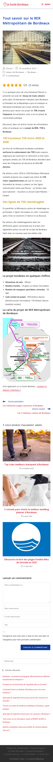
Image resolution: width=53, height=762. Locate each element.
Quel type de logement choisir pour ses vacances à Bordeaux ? (26, 714)
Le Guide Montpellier (34, 751)
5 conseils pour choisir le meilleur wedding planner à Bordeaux (26, 511)
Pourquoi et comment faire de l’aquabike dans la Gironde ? (25, 684)
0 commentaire (13, 75)
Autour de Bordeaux (15, 72)
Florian (9, 68)
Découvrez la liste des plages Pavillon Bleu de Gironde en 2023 (26, 561)
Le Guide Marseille (16, 751)
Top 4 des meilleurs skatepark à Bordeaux (26, 464)
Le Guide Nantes (28, 754)
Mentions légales (38, 748)
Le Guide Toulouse (11, 754)
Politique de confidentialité (17, 748)
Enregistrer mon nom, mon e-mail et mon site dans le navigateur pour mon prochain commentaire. (26, 638)
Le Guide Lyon (43, 754)
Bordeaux (32, 72)
